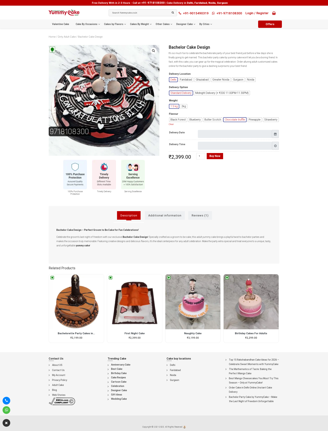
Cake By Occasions (86, 24)
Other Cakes (163, 24)
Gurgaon (174, 380)
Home (52, 36)
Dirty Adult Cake (67, 36)
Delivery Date (177, 132)
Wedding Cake (119, 398)
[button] (154, 51)
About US (57, 365)
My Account (58, 375)
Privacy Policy (59, 380)
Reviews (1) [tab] (200, 215)
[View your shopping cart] (274, 13)
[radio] (173, 80)
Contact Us (58, 370)
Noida (173, 375)
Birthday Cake (119, 373)
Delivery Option (178, 87)
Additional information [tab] (164, 215)
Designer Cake (184, 24)
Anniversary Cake (120, 364)
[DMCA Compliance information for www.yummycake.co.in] (62, 401)
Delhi (172, 365)
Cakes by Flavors (113, 24)
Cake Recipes (118, 377)
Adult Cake (58, 385)
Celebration (117, 386)
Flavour (173, 114)
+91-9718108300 (153, 2)
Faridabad (175, 370)
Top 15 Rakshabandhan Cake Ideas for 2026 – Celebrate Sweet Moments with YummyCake (254, 361)
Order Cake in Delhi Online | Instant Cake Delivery (250, 389)
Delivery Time (177, 144)
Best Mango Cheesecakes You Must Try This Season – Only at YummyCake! (253, 380)
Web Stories (58, 395)
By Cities (204, 24)
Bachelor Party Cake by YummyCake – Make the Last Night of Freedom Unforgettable (253, 399)
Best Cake (116, 369)
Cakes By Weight (139, 24)
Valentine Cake (60, 24)
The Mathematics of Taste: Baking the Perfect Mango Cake (250, 371)
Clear (171, 124)
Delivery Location (180, 74)
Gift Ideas (116, 394)
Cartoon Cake (118, 381)
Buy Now (214, 156)
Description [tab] (128, 215)
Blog (54, 390)
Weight (173, 100)
